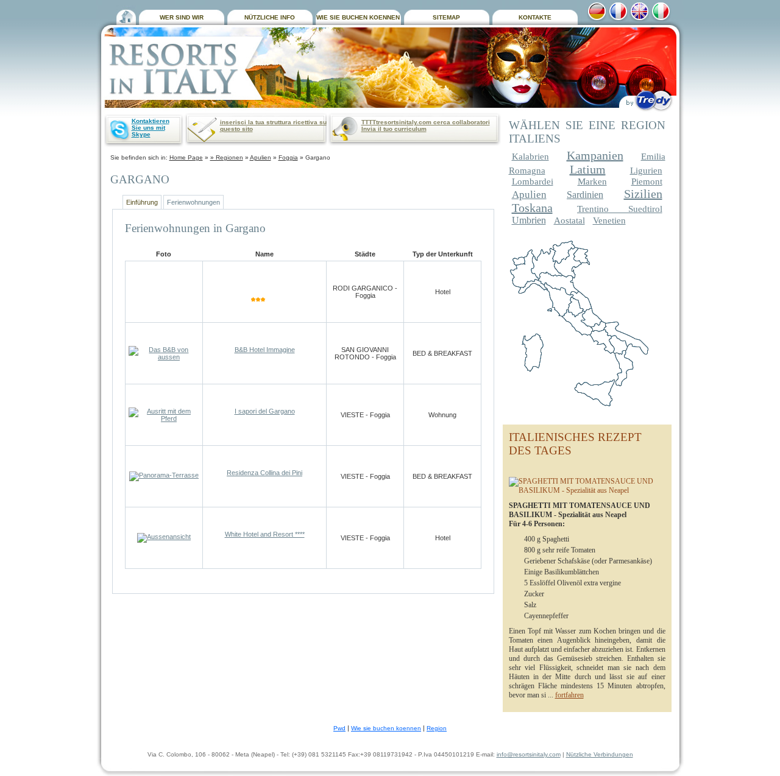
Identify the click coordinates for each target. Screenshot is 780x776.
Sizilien (643, 193)
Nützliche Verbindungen (599, 754)
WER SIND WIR (182, 17)
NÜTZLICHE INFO (269, 17)
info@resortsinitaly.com (529, 754)
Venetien (609, 220)
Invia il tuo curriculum (394, 128)
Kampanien (595, 155)
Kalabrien (530, 156)
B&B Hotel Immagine (265, 349)
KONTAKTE (535, 17)
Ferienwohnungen (193, 202)
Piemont (646, 181)
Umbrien (529, 220)
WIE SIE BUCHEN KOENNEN (358, 17)
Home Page (186, 157)
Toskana (532, 207)
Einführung (142, 202)
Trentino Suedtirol (619, 209)
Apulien (260, 157)
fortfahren (569, 695)
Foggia (288, 157)
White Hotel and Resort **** (265, 534)
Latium (588, 169)
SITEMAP (446, 17)
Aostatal (569, 220)
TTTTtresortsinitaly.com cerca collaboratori (425, 122)
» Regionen (226, 157)
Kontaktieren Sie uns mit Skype (150, 128)
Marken (592, 181)
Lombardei (532, 181)
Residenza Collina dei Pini (264, 472)
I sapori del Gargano (265, 411)
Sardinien (585, 194)
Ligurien (646, 170)
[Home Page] (126, 15)
